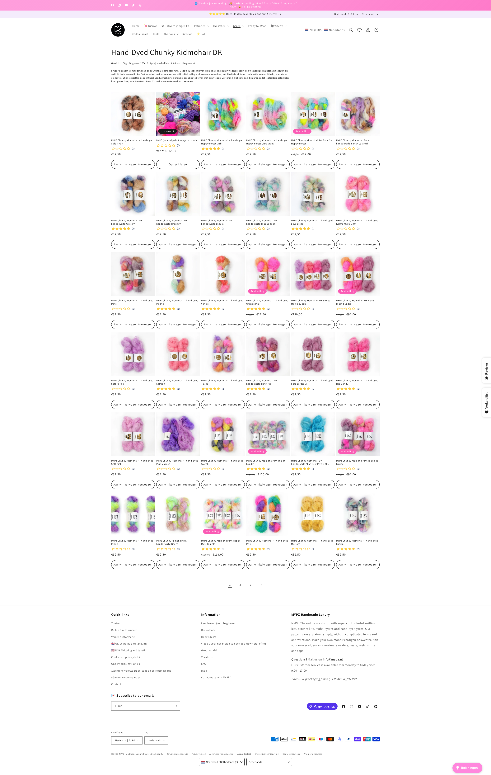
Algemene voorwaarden (126, 677)
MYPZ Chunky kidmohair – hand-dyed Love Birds (312, 222)
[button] (201, 26)
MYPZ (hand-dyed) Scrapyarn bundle (177, 140)
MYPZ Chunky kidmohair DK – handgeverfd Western (127, 222)
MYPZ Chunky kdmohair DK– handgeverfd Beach (172, 542)
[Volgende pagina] (261, 585)
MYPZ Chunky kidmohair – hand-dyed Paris (132, 302)
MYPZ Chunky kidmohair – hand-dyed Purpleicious (177, 462)
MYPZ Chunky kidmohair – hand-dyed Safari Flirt (132, 142)
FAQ (203, 663)
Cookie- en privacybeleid (126, 657)
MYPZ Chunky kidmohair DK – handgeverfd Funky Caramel (352, 142)
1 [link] (230, 585)
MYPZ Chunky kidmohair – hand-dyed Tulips (222, 382)
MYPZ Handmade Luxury (131, 754)
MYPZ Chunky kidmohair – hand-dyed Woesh (222, 462)
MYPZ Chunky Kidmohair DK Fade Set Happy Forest (312, 142)
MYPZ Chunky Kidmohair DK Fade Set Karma (357, 462)
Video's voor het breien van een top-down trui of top (234, 643)
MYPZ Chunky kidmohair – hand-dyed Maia (267, 542)
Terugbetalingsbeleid (177, 754)
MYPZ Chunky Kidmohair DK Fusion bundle (266, 462)
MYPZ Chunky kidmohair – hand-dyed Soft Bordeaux (312, 382)
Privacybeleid (199, 754)
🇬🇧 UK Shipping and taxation (129, 643)
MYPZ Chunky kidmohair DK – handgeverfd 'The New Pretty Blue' (310, 462)
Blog (204, 670)
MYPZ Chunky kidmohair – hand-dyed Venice (222, 302)
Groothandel (209, 650)
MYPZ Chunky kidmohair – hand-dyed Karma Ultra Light (357, 222)
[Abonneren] (176, 706)
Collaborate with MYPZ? (216, 677)
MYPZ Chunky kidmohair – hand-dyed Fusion (357, 542)
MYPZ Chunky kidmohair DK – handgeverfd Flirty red (262, 382)
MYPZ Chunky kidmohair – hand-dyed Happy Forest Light (222, 142)
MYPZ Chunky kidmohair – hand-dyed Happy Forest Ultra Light (267, 142)
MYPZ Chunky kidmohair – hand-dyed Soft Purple (132, 382)
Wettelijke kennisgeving (267, 754)
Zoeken (116, 623)
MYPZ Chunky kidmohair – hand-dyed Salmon (177, 382)
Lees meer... (189, 81)
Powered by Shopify (153, 754)
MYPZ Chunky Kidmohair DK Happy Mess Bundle (220, 542)
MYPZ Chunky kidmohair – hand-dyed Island (132, 542)
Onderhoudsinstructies (125, 663)
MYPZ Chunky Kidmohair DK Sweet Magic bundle (310, 302)
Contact (116, 684)
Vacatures (207, 657)
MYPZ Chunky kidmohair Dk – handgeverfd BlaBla (217, 222)
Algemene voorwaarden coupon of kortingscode (141, 670)
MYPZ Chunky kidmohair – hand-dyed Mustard (312, 542)
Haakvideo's (208, 637)
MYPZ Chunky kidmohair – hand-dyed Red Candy (357, 382)
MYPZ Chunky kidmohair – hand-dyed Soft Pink (132, 462)
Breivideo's (208, 630)
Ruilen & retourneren (124, 630)
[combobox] (222, 762)
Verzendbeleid (244, 754)
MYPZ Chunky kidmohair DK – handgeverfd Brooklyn (172, 222)
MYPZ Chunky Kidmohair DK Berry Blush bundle (355, 302)
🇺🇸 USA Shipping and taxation (129, 650)
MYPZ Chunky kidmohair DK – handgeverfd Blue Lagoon (262, 222)
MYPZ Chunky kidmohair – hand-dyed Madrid (177, 302)
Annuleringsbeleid (313, 754)
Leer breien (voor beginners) (218, 623)
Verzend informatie (123, 637)
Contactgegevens (291, 754)
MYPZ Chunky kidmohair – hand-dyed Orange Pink (267, 302)
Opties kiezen (178, 164)
